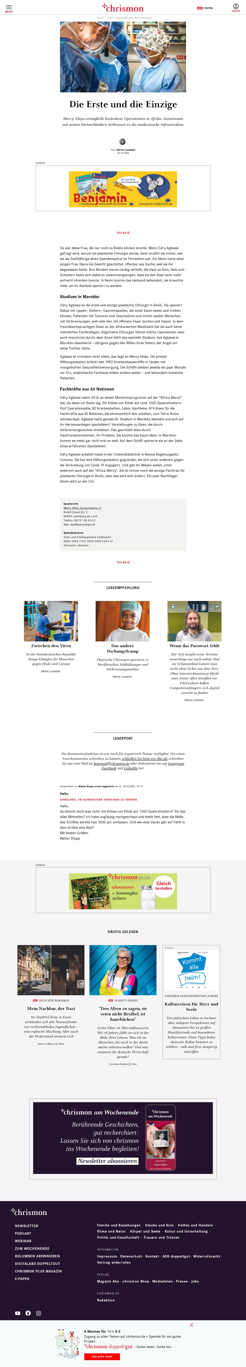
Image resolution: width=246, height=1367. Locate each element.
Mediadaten (162, 1281)
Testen (205, 8)
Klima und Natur (111, 1231)
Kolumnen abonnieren (37, 1256)
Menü (9, 11)
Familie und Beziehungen (119, 1225)
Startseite (100, 18)
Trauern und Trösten (162, 1237)
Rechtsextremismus (54, 1000)
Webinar (23, 1241)
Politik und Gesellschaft (118, 1237)
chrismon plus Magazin (38, 1271)
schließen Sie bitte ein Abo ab (144, 758)
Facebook (109, 768)
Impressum (107, 1256)
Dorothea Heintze (118, 1064)
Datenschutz (131, 1256)
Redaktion (106, 1300)
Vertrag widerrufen (114, 1262)
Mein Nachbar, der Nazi (51, 1009)
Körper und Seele (145, 1231)
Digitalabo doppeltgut (37, 1264)
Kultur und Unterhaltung (186, 1231)
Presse (182, 1281)
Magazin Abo (108, 1281)
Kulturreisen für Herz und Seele (191, 1007)
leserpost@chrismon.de (111, 763)
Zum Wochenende (32, 1249)
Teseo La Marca (46, 1043)
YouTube (17, 1313)
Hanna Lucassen (125, 149)
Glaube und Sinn (159, 1225)
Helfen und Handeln (195, 1225)
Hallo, (64, 794)
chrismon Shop (135, 1281)
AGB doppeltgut (176, 1256)
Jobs (195, 1281)
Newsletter (26, 1226)
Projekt (110, 18)
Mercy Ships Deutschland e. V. (83, 508)
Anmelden (236, 8)
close (191, 1325)
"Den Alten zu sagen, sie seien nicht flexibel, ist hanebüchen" (123, 1014)
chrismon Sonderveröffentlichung (191, 996)
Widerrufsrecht (206, 1256)
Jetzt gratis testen (102, 1356)
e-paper (22, 1279)
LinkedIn (130, 768)
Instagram (176, 763)
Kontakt (152, 1256)
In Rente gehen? (126, 1000)
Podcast (23, 1233)
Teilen (122, 233)
